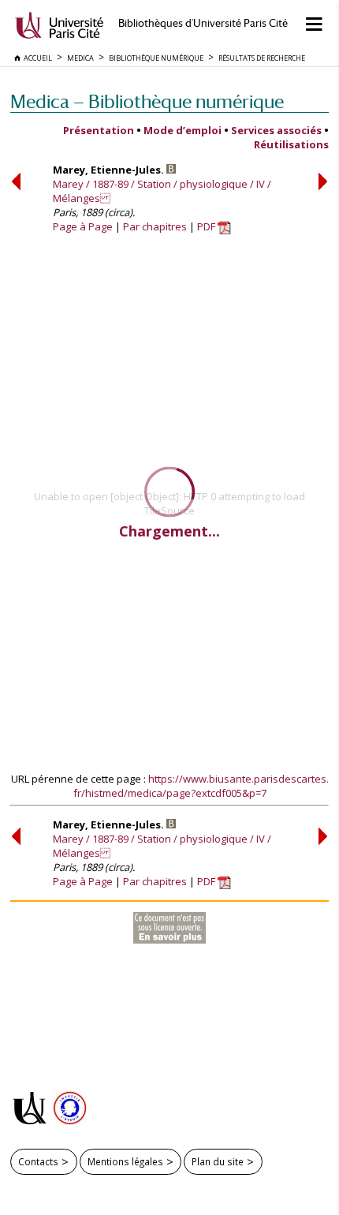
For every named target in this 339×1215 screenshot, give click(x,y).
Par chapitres (155, 226)
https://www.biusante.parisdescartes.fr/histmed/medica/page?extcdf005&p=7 (201, 786)
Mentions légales (125, 1161)
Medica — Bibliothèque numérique (147, 101)
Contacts (38, 1161)
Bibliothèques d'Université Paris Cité (203, 23)
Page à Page (83, 226)
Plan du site (218, 1161)
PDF (207, 226)
